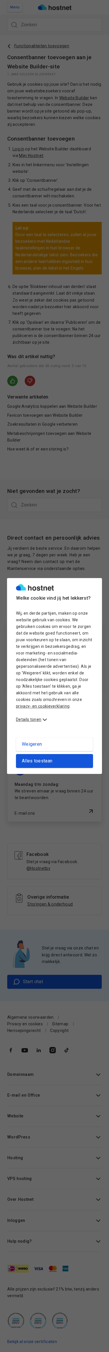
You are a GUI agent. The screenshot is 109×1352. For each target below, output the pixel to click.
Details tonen (28, 719)
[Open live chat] (96, 1344)
